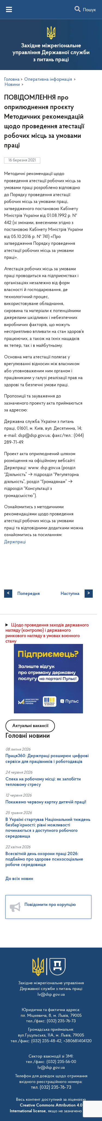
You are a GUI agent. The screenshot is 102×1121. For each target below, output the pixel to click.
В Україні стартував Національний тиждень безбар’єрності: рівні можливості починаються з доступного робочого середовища (47, 828)
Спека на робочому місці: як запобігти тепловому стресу (43, 782)
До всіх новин (19, 878)
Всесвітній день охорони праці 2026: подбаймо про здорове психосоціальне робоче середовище (44, 859)
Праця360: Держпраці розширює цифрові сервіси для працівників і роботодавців (47, 759)
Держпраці (15, 542)
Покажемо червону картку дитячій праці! (45, 802)
